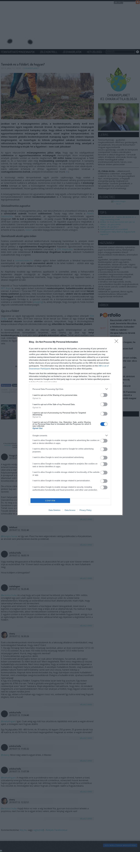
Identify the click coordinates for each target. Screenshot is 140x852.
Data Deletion (54, 510)
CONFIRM (50, 501)
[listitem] (70, 389)
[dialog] (70, 426)
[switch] (103, 395)
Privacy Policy (85, 510)
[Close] (117, 342)
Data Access (70, 510)
